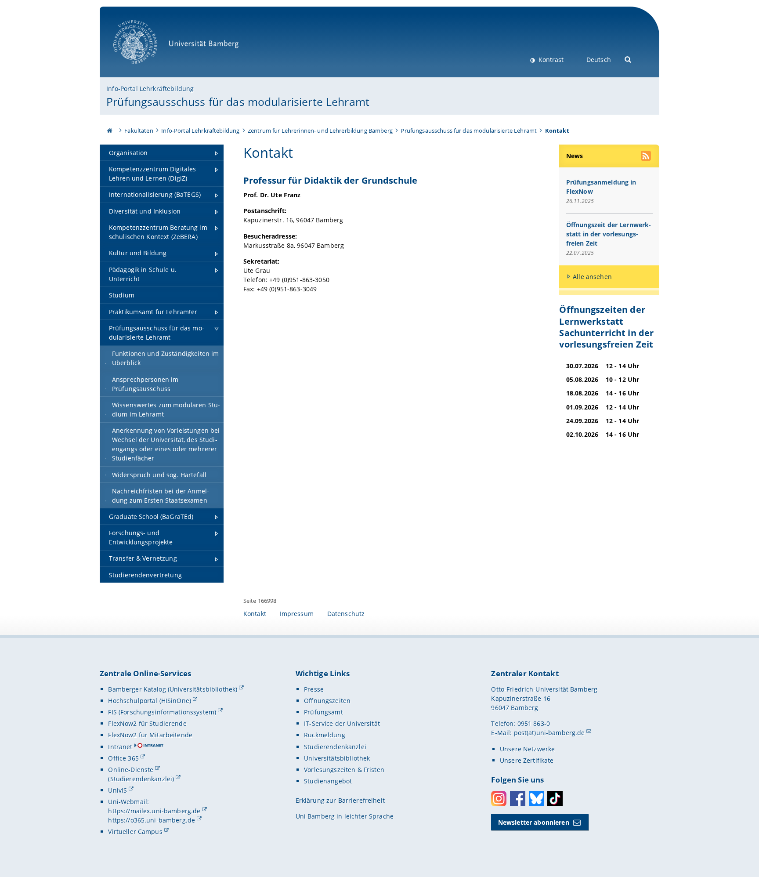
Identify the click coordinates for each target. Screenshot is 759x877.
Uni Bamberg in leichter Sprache (345, 816)
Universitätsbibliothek (337, 758)
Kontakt (254, 613)
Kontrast (550, 59)
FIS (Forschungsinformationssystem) (162, 712)
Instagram (498, 798)
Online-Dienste (130, 769)
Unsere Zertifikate (527, 760)
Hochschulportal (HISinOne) (149, 700)
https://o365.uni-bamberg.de (151, 820)
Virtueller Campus (135, 831)
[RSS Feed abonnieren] (646, 157)
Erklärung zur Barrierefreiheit (340, 800)
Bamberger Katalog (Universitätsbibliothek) (172, 689)
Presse (314, 689)
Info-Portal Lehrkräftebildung (150, 88)
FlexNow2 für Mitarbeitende (150, 735)
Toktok (555, 798)
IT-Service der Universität (342, 723)
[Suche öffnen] (628, 59)
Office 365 (123, 758)
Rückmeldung (324, 735)
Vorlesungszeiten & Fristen (344, 769)
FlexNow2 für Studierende (147, 723)
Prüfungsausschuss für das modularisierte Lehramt (237, 101)
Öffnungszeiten (327, 700)
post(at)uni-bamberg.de (549, 732)
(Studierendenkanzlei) (141, 779)
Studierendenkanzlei (335, 747)
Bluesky (536, 798)
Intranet (120, 747)
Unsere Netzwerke (527, 749)
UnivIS (117, 790)
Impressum (297, 613)
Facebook (517, 798)
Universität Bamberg (144, 68)
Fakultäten (138, 130)
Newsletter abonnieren (533, 822)
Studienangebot (328, 781)
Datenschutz (346, 613)
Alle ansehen (592, 276)
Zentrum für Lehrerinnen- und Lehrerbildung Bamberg (320, 130)
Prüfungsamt (323, 712)
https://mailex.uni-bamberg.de (154, 811)
